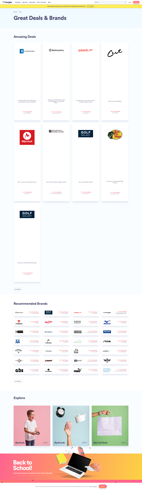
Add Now (91, 6)
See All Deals (17, 289)
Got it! (102, 486)
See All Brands (18, 381)
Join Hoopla (136, 2)
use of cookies (93, 486)
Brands (15, 12)
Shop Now (49, 473)
